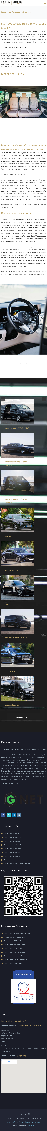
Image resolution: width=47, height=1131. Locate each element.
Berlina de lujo (11, 570)
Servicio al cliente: (8, 1056)
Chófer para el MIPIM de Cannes (14, 945)
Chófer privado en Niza (12, 834)
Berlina (8, 537)
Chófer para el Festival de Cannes (15, 956)
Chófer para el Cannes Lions (13, 963)
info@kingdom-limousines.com (29, 1026)
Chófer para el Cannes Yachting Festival (17, 960)
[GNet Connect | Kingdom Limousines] (23, 799)
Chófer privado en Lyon (12, 852)
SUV (6, 604)
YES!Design (30, 1126)
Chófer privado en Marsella (13, 849)
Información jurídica (14, 1122)
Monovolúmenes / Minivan (16, 638)
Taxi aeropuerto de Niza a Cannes (15, 937)
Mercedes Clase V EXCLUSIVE (17, 428)
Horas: (4, 1046)
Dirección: (5, 1030)
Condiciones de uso (32, 1122)
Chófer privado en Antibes (12, 841)
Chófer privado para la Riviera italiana (17, 864)
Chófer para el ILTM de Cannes (14, 948)
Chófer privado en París (12, 856)
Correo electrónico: (9, 1026)
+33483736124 (21, 1056)
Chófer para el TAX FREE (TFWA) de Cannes (17, 933)
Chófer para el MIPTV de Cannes (14, 941)
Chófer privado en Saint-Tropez (14, 845)
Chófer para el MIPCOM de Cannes (15, 952)
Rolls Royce (10, 671)
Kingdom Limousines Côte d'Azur (15, 1021)
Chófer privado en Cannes (12, 837)
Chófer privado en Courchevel (14, 860)
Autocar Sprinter (12, 705)
